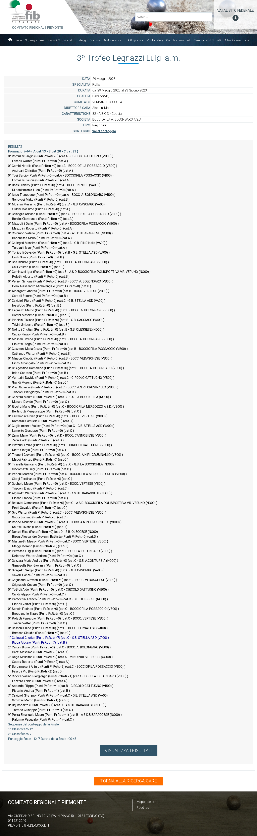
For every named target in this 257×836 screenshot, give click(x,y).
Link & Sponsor (134, 40)
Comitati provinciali (178, 40)
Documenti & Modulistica (105, 40)
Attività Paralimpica (237, 40)
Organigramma (34, 40)
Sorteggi (81, 40)
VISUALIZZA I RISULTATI (128, 750)
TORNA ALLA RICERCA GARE (128, 780)
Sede (18, 40)
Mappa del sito (147, 802)
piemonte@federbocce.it (28, 825)
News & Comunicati (60, 40)
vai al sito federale (235, 10)
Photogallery (155, 40)
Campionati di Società (207, 40)
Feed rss (143, 808)
